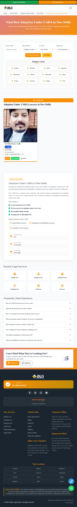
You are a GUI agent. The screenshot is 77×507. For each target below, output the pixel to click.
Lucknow (38, 473)
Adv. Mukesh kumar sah (11, 144)
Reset (48, 55)
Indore (62, 481)
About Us (31, 423)
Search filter (40, 100)
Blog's (30, 420)
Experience (59, 45)
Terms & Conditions (34, 436)
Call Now (27, 363)
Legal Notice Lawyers (19, 223)
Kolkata (15, 468)
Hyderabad (62, 473)
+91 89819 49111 (19, 385)
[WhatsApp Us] (71, 488)
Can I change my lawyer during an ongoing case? (21, 330)
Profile (24, 158)
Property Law (8, 423)
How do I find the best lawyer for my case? (19, 303)
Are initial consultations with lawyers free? (19, 335)
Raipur (62, 477)
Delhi (38, 481)
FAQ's (30, 426)
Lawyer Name (9, 45)
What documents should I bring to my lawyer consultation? (24, 319)
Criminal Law (8, 420)
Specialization (26, 45)
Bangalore (62, 468)
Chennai (15, 477)
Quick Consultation (19, 2)
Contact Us (14, 363)
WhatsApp (16, 158)
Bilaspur (15, 481)
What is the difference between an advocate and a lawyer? (24, 340)
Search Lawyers (34, 55)
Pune (15, 473)
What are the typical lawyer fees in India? (19, 308)
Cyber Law (7, 426)
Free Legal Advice (57, 2)
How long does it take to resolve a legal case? (20, 324)
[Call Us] (71, 481)
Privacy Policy (32, 433)
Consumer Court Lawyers (20, 228)
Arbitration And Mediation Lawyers (43, 223)
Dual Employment (9, 429)
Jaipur (38, 477)
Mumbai (38, 468)
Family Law (7, 417)
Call (8, 158)
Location (41, 45)
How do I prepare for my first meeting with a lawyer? (23, 314)
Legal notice (7, 433)
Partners (30, 429)
